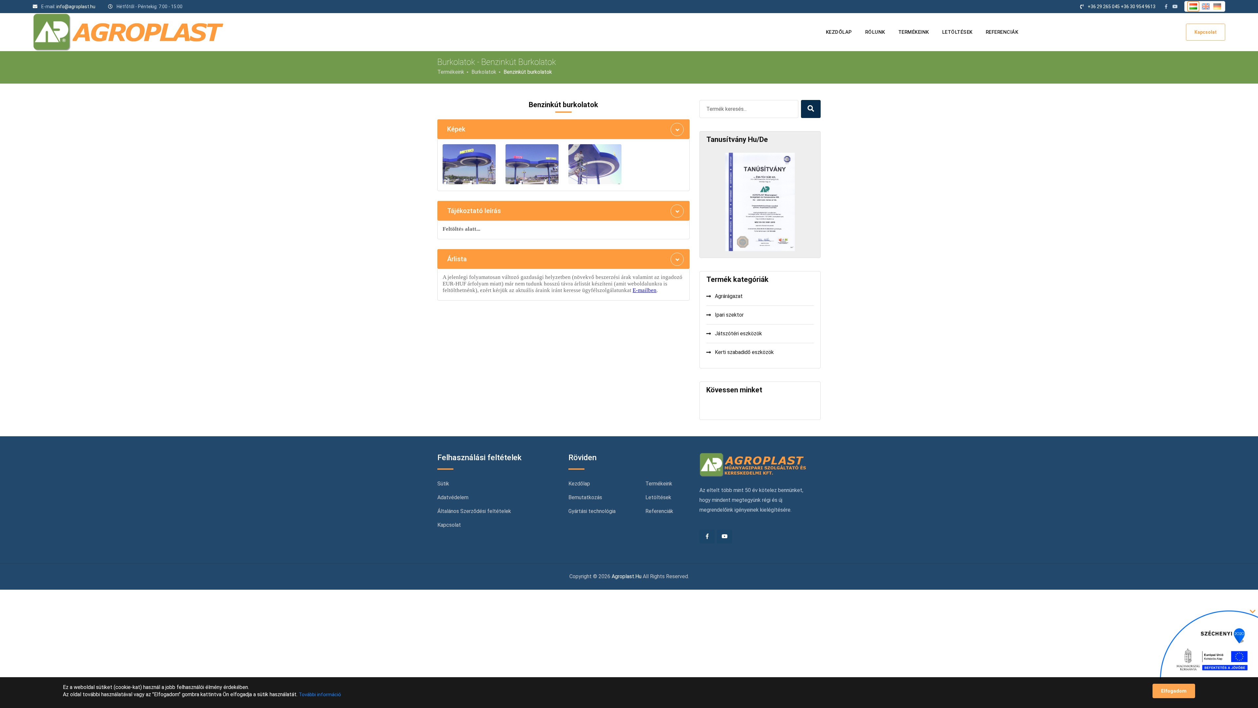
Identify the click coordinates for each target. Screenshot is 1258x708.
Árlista (457, 259)
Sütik (443, 484)
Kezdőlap (839, 32)
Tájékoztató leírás (474, 211)
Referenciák (1002, 32)
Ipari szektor (729, 315)
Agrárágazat (729, 296)
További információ (320, 695)
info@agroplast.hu (75, 6)
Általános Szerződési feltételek (474, 511)
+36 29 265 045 (1104, 6)
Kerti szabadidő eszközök (744, 352)
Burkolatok (483, 72)
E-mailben (645, 290)
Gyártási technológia (592, 511)
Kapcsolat (1205, 32)
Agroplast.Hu (626, 576)
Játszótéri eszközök (738, 333)
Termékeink (913, 32)
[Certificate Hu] (759, 202)
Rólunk (875, 32)
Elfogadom (1174, 691)
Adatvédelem (452, 497)
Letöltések (957, 32)
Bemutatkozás (585, 497)
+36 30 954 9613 (1138, 6)
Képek (456, 129)
